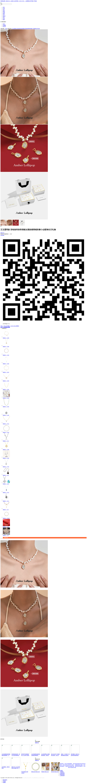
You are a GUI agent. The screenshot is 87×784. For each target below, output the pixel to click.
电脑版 (4, 782)
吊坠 (4, 7)
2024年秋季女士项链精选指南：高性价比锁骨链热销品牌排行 (45, 755)
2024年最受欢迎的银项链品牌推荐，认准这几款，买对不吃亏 (6, 755)
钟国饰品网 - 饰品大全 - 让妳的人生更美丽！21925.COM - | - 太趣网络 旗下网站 (16, 1)
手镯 (4, 12)
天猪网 (61, 770)
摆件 (4, 17)
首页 (4, 23)
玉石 (4, 18)
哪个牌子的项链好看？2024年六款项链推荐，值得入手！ (25, 755)
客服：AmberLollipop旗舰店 (13, 325)
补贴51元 (2, 232)
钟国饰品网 (62, 774)
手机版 (35, 1)
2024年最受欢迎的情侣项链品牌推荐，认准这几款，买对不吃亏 (35, 755)
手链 (4, 8)
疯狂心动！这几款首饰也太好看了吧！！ (16, 767)
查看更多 (37, 742)
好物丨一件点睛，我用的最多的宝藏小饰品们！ (65, 755)
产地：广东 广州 (3, 325)
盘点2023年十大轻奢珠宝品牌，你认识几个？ (55, 755)
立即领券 (2, 235)
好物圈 (4, 25)
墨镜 (4, 13)
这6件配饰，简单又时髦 (6, 767)
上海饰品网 (62, 775)
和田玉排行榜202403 (35, 771)
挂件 (4, 14)
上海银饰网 (62, 773)
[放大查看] (24, 76)
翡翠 (4, 19)
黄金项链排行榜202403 (24, 772)
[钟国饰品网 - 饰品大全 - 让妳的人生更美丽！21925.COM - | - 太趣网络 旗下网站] (0, 2)
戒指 (4, 10)
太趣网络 (62, 771)
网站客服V (5, 779)
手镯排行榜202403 (45, 771)
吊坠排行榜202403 (55, 771)
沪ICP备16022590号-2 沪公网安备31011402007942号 (33, 777)
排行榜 (4, 26)
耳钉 (4, 9)
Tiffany (4, 15)
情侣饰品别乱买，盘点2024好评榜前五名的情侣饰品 (16, 755)
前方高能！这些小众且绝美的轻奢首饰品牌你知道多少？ (75, 755)
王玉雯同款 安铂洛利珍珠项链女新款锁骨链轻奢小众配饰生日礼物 (26, 28)
